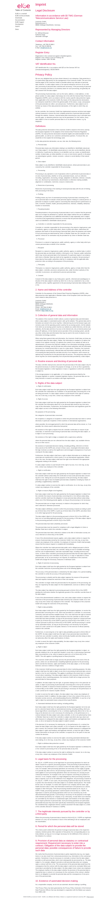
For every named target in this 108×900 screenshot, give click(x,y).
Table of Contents (23, 10)
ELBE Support (19, 22)
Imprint (17, 26)
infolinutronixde (46, 48)
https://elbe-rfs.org (47, 311)
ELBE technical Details (22, 16)
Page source (90, 896)
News (17, 29)
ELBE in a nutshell (21, 13)
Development (19, 24)
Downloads (18, 18)
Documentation (20, 20)
